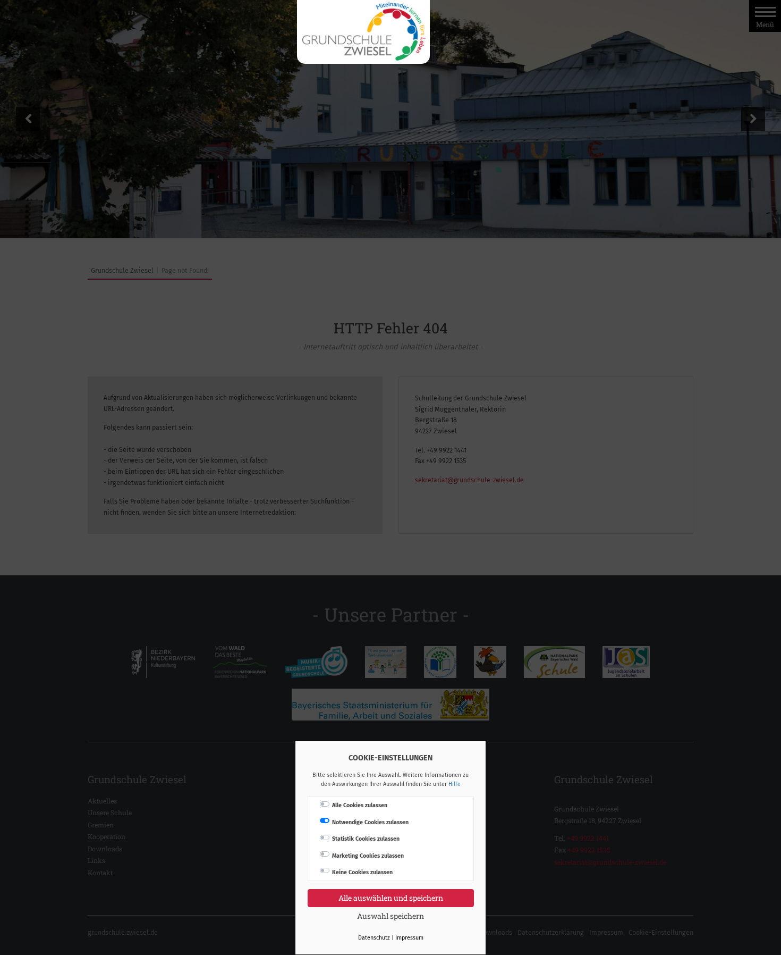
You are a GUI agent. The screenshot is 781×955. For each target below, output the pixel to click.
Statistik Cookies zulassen (366, 838)
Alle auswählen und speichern (390, 898)
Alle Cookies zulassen (359, 805)
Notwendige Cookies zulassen (370, 822)
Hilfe (454, 784)
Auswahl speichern (390, 916)
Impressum (409, 937)
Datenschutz (374, 937)
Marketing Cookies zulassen (368, 855)
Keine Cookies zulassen (362, 872)
